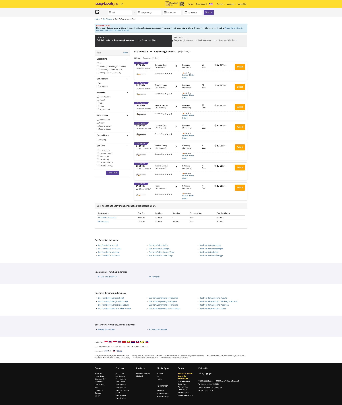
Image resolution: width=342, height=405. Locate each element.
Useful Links (182, 384)
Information (161, 391)
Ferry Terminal (121, 398)
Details (184, 78)
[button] (212, 4)
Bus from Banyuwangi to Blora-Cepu (113, 301)
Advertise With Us (184, 393)
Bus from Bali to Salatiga (159, 249)
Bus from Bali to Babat (209, 252)
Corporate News (100, 379)
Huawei (159, 379)
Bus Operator (120, 376)
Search (208, 12)
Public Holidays (162, 394)
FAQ (96, 387)
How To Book (99, 385)
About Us (98, 373)
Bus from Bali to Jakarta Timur (161, 252)
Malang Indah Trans (106, 329)
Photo (191, 75)
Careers (97, 396)
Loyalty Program (184, 381)
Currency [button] (220, 4)
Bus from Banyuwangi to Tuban (213, 308)
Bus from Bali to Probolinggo (211, 256)
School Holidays (163, 397)
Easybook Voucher (143, 373)
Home (97, 19)
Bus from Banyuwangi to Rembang (163, 305)
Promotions (99, 382)
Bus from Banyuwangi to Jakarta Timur (114, 308)
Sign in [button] (190, 4)
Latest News (99, 376)
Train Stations (121, 387)
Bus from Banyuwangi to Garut (111, 298)
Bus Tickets (107, 19)
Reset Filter (112, 173)
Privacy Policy (183, 387)
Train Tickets (120, 382)
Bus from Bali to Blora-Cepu (109, 249)
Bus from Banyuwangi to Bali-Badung (113, 305)
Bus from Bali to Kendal (108, 245)
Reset (125, 53)
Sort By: (137, 58)
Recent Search (201, 4)
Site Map (98, 393)
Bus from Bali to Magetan (108, 252)
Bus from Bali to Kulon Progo (161, 256)
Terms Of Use (182, 390)
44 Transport (103, 222)
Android (160, 373)
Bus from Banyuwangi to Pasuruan (214, 305)
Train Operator (121, 385)
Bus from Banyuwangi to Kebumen (163, 298)
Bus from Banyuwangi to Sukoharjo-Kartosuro (219, 301)
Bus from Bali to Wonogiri (210, 245)
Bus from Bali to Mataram (109, 256)
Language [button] (231, 4)
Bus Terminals (121, 379)
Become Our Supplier (185, 373)
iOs (158, 376)
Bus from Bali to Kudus (158, 245)
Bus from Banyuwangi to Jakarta (213, 298)
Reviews (185, 75)
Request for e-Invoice (185, 395)
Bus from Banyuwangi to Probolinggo (164, 308)
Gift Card (139, 376)
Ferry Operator (121, 395)
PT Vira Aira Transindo (107, 217)
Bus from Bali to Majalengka (211, 249)
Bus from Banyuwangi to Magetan (163, 301)
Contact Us (242, 4)
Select (240, 66)
